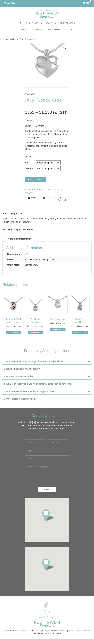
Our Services (67, 23)
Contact (70, 30)
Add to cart (35, 179)
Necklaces (14, 39)
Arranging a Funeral (31, 30)
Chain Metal (29, 169)
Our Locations (34, 23)
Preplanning (54, 30)
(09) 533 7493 (39, 422)
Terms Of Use (73, 631)
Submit (47, 490)
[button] (64, 47)
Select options (13, 332)
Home (5, 39)
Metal (27, 163)
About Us (51, 23)
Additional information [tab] (19, 239)
